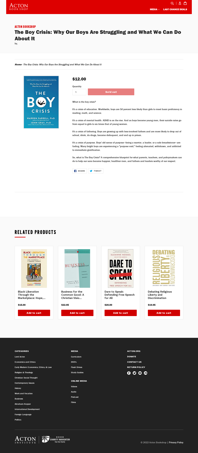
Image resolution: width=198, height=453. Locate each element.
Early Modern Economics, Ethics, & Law (33, 367)
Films (73, 402)
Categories (22, 351)
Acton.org (133, 351)
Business (19, 398)
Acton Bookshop (25, 27)
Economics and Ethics (25, 362)
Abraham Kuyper (23, 404)
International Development (27, 409)
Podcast (75, 397)
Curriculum (76, 356)
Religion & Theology (24, 372)
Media (154, 9)
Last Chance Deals (175, 9)
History (18, 388)
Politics (18, 419)
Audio (73, 391)
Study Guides (77, 372)
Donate (131, 356)
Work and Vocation (24, 393)
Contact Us (134, 362)
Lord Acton (20, 356)
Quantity (76, 86)
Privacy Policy (176, 442)
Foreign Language (23, 414)
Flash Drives (76, 367)
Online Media (79, 381)
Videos (74, 386)
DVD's (73, 362)
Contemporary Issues (24, 383)
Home (18, 64)
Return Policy (136, 367)
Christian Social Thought (26, 377)
